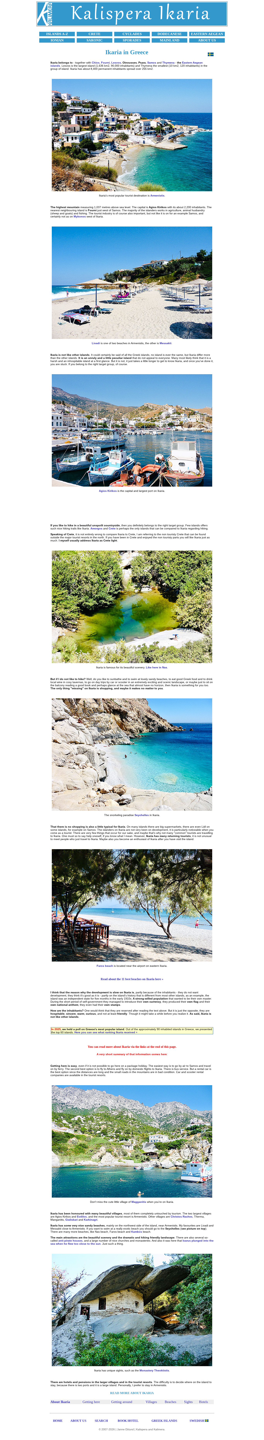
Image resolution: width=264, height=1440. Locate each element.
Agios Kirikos (108, 490)
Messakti (165, 343)
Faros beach (105, 965)
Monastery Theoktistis (154, 1370)
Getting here (91, 1402)
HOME (58, 1420)
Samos (151, 62)
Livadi (96, 343)
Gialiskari (71, 1219)
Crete (112, 528)
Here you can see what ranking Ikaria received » (105, 1032)
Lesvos (116, 62)
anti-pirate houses (70, 1240)
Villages (151, 1402)
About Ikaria (60, 1402)
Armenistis (157, 195)
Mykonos (80, 216)
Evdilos (82, 1216)
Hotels (203, 1402)
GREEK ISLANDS (164, 1420)
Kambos (136, 1231)
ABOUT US (78, 1420)
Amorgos (96, 528)
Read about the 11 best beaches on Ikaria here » (132, 979)
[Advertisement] (132, 508)
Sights (188, 1402)
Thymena (168, 62)
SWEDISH (197, 1420)
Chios (96, 62)
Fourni (105, 62)
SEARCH (101, 1420)
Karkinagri (90, 1219)
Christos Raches (181, 1216)
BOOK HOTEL (128, 1420)
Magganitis (138, 1201)
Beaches (170, 1402)
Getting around (121, 1402)
